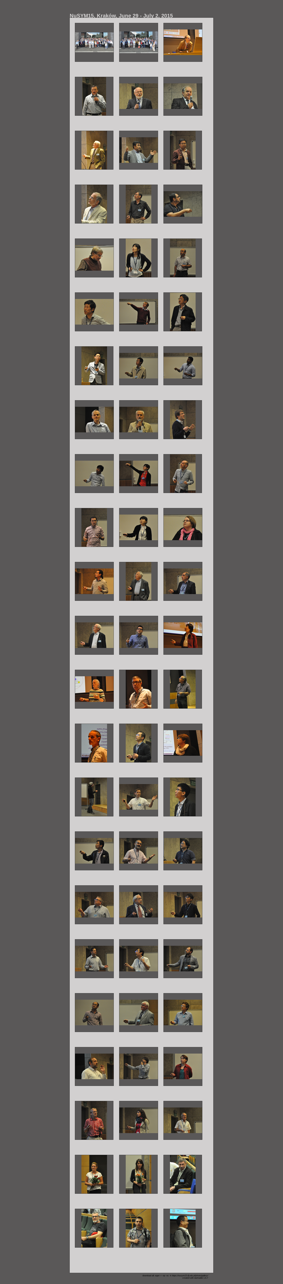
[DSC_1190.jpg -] (94, 473)
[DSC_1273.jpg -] (138, 689)
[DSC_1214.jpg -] (94, 527)
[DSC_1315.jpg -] (138, 850)
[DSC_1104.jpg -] (94, 258)
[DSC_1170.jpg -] (94, 419)
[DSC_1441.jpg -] (94, 1174)
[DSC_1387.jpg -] (94, 1066)
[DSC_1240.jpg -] (182, 581)
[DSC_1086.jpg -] (94, 204)
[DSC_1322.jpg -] (182, 850)
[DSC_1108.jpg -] (138, 258)
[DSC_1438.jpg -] (182, 1120)
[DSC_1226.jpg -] (182, 527)
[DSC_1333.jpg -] (94, 904)
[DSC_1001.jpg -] (138, 42)
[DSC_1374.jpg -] (94, 1012)
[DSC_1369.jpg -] (182, 958)
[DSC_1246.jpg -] (94, 635)
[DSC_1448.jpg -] (182, 1174)
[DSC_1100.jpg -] (182, 204)
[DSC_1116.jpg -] (94, 311)
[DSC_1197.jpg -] (138, 473)
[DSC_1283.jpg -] (138, 743)
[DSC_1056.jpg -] (182, 42)
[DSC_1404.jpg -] (138, 1066)
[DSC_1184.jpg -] (182, 419)
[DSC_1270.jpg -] (94, 689)
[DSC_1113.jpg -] (182, 258)
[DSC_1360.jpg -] (138, 958)
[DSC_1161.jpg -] (138, 365)
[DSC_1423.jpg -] (138, 1120)
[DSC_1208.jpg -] (182, 473)
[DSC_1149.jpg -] (94, 365)
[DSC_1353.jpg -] (94, 958)
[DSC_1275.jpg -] (182, 689)
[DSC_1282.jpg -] (94, 743)
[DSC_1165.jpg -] (182, 365)
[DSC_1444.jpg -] (138, 1174)
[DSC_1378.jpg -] (138, 1012)
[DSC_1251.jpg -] (138, 635)
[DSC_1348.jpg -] (182, 904)
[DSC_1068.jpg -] (94, 150)
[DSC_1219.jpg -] (138, 527)
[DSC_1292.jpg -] (138, 797)
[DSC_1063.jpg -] (138, 96)
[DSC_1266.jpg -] (182, 635)
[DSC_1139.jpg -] (182, 311)
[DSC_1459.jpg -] (182, 1228)
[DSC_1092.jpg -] (138, 204)
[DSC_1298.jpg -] (182, 797)
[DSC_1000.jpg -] (94, 42)
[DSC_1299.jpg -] (94, 850)
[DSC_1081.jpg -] (138, 150)
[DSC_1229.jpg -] (94, 581)
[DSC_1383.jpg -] (182, 1012)
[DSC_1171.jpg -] (138, 419)
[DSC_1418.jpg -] (94, 1120)
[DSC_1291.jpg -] (94, 797)
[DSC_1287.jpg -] (182, 743)
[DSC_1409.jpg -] (182, 1066)
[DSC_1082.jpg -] (182, 150)
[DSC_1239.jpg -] (138, 581)
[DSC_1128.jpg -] (138, 311)
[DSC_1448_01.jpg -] (94, 1228)
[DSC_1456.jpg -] (138, 1228)
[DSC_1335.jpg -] (138, 904)
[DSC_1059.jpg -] (94, 96)
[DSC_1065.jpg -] (182, 96)
